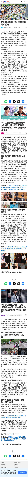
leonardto (10, 434)
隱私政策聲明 (4, 467)
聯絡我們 (3, 462)
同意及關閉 (22, 472)
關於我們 (3, 464)
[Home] (6, 1)
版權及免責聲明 (17, 462)
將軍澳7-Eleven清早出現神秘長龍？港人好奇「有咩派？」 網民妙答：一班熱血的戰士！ (13, 438)
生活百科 (3, 315)
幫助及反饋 (16, 464)
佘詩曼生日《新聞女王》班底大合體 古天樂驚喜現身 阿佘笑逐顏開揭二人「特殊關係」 (14, 249)
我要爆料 (16, 467)
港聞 (2, 27)
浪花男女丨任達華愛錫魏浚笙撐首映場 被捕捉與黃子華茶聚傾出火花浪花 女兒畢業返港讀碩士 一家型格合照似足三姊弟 (14, 187)
